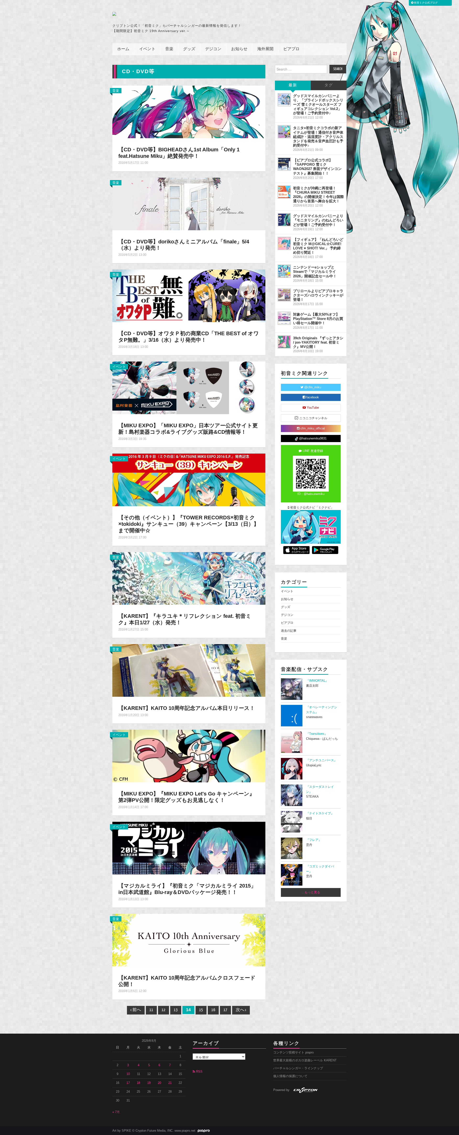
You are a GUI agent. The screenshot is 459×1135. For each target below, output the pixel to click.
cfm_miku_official (312, 428)
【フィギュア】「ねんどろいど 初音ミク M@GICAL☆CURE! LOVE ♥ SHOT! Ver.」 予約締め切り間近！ (318, 245)
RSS (198, 1071)
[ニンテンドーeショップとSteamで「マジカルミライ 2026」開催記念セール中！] (284, 271)
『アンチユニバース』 (321, 760)
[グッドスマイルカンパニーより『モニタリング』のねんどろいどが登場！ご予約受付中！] (284, 220)
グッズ (189, 49)
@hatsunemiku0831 (312, 438)
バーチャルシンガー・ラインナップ (298, 1068)
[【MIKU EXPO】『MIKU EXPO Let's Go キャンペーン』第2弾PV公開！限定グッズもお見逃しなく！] (188, 756)
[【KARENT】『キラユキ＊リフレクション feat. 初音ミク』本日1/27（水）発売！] (188, 578)
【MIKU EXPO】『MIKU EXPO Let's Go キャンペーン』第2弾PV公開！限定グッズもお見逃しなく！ (186, 797)
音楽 (169, 49)
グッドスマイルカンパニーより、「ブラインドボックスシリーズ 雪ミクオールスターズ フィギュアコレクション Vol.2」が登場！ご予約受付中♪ (318, 104)
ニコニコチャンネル (312, 418)
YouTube (312, 407)
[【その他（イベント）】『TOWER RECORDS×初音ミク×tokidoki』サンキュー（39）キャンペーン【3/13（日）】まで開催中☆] (188, 480)
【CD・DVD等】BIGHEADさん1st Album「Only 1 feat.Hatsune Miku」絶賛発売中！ (179, 153)
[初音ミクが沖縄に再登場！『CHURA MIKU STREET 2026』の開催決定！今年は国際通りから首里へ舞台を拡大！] (284, 192)
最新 (293, 85)
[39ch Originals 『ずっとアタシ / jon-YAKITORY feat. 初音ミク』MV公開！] (284, 342)
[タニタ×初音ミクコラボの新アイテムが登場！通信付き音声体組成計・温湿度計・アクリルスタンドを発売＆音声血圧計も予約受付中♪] (284, 132)
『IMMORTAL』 (317, 680)
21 (170, 1083)
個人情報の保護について (290, 1076)
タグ (328, 85)
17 (225, 1010)
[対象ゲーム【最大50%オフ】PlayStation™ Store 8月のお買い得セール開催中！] (284, 318)
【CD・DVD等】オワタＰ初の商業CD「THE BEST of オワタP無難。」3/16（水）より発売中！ (188, 336)
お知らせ (239, 49)
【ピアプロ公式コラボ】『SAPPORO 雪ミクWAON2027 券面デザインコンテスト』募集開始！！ (317, 166)
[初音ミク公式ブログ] (159, 14)
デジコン (213, 49)
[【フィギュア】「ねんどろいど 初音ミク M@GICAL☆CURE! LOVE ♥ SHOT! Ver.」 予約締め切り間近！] (284, 243)
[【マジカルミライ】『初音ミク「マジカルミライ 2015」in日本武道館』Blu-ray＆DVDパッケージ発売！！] (188, 848)
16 (213, 1010)
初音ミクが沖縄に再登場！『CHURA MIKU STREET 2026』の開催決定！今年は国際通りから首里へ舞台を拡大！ (318, 194)
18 (138, 1083)
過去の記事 (288, 630)
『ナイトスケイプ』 (320, 813)
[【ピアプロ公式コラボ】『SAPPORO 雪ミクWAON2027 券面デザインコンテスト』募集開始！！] (284, 164)
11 (151, 1010)
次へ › (241, 1010)
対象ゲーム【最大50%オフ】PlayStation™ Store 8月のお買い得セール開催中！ (318, 318)
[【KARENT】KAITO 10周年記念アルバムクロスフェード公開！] (188, 940)
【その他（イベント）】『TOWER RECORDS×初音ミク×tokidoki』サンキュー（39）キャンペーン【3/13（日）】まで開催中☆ (188, 524)
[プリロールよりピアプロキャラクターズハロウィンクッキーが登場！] (284, 295)
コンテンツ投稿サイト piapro (293, 1052)
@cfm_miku (312, 387)
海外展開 (265, 49)
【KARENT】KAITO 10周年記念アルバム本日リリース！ (186, 708)
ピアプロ (291, 49)
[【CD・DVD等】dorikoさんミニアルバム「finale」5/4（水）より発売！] (188, 203)
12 (163, 1010)
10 (128, 1074)
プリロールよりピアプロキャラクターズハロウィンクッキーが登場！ (318, 295)
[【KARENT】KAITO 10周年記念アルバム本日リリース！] (188, 670)
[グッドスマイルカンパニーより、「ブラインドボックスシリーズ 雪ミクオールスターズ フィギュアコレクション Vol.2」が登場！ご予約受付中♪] (284, 100)
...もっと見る (311, 892)
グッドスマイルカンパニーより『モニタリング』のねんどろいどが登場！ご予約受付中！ (318, 220)
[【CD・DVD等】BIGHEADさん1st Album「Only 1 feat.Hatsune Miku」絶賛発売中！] (188, 111)
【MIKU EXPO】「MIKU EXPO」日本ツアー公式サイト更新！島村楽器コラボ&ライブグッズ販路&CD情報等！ (188, 428)
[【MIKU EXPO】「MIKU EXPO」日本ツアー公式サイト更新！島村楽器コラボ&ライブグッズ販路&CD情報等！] (188, 387)
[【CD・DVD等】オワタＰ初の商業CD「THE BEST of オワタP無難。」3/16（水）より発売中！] (188, 295)
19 (149, 1083)
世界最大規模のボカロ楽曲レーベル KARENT (305, 1060)
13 (176, 1010)
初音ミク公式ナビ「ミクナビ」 (311, 507)
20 (159, 1083)
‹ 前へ (136, 1010)
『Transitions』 (317, 733)
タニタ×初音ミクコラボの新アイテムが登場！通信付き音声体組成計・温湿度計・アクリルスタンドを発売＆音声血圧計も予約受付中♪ (318, 136)
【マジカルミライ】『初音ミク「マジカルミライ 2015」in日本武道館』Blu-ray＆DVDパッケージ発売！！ (187, 889)
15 (201, 1010)
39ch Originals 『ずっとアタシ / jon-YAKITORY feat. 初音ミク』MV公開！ (318, 342)
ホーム (123, 49)
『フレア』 (314, 840)
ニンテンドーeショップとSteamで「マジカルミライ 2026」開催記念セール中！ (315, 271)
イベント (147, 49)
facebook (312, 397)
